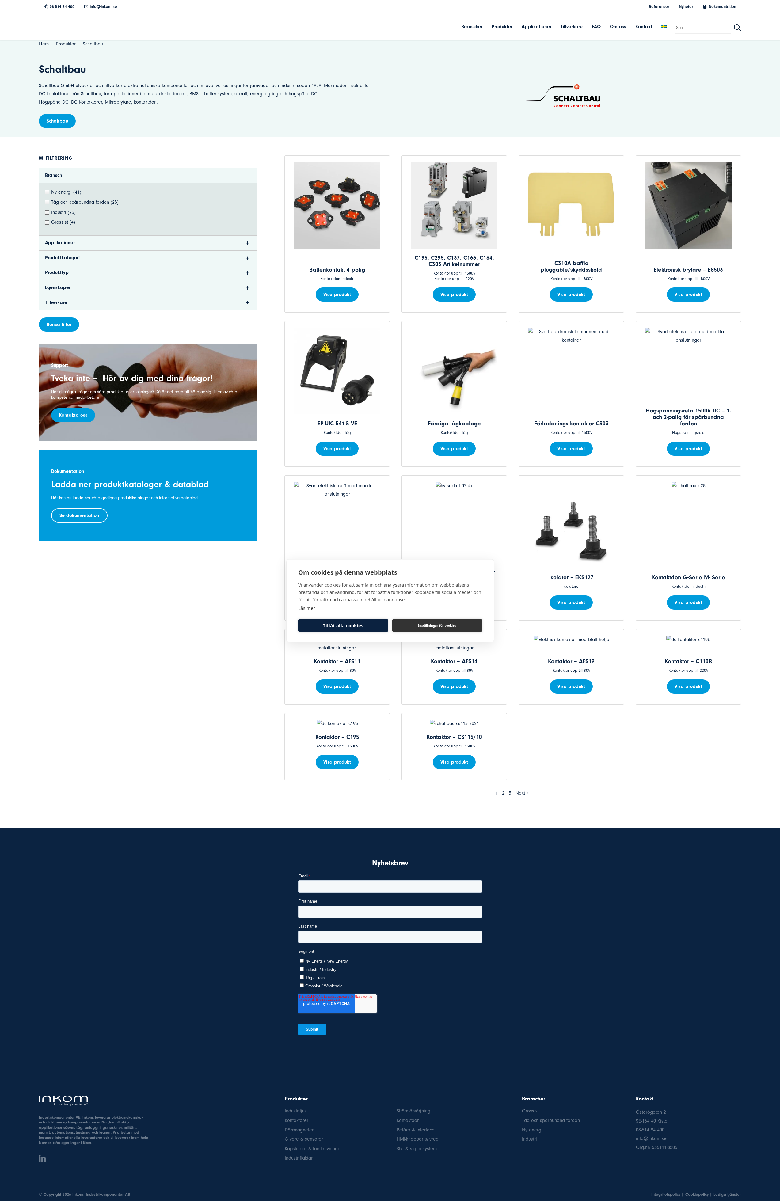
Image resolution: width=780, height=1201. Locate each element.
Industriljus (296, 1111)
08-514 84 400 (62, 6)
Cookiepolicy (697, 1194)
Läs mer (306, 608)
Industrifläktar (299, 1158)
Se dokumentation (79, 515)
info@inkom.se (103, 6)
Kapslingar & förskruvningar (313, 1148)
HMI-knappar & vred (418, 1139)
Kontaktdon (408, 1120)
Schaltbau (57, 121)
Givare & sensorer (304, 1139)
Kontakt (643, 26)
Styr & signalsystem (417, 1148)
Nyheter (686, 6)
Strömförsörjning (413, 1111)
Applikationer (536, 26)
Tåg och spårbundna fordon (551, 1120)
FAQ (596, 26)
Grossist (530, 1111)
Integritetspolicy (665, 1194)
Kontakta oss (73, 415)
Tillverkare (572, 26)
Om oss (618, 26)
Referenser (659, 6)
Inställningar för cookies (437, 625)
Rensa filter (59, 324)
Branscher (471, 26)
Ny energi (532, 1130)
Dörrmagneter (299, 1130)
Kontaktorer (296, 1120)
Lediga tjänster (727, 1194)
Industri (529, 1139)
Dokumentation (722, 6)
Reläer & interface (416, 1130)
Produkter (502, 26)
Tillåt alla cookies (343, 625)
